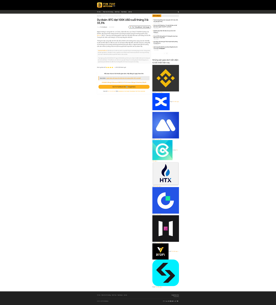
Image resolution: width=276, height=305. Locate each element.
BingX (110, 82)
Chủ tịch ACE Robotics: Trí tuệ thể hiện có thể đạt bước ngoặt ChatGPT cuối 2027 (165, 26)
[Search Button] (178, 12)
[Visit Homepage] (106, 5)
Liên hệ (130, 11)
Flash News (124, 11)
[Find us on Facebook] (163, 301)
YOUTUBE (126, 91)
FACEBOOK (121, 91)
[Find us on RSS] (173, 301)
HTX (124, 82)
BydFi (144, 82)
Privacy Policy (176, 296)
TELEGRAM (132, 91)
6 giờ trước (156, 44)
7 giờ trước (156, 50)
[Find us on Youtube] (172, 301)
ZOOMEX (104, 82)
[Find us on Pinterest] (168, 301)
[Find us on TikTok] (175, 301)
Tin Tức (99, 11)
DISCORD (143, 91)
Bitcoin (99, 35)
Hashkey (139, 82)
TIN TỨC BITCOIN (111, 91)
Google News (174, 295)
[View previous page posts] (164, 53)
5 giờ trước (156, 39)
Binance (115, 82)
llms (178, 295)
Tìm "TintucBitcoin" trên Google (141, 27)
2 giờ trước (156, 28)
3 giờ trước (156, 33)
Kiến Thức (117, 11)
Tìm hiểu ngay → (160, 92)
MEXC (120, 82)
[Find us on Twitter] (165, 301)
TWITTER (137, 91)
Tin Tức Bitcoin (103, 27)
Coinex (129, 82)
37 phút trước (157, 23)
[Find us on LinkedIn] (166, 301)
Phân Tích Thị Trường (108, 11)
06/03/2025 (111, 27)
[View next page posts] (167, 53)
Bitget (134, 82)
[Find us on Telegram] (170, 301)
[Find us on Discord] (177, 301)
